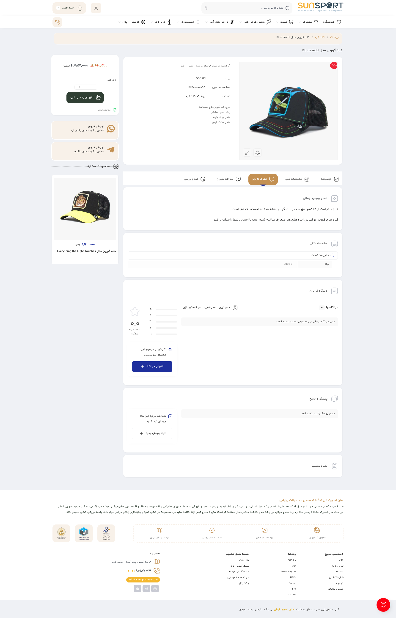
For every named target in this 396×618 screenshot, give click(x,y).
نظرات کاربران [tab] (259, 179)
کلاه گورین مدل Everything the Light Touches (86, 251)
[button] (104, 260)
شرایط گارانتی (336, 577)
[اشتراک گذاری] (257, 152)
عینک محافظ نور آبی (238, 577)
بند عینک (244, 560)
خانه (341, 560)
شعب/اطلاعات (336, 589)
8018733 (139, 571)
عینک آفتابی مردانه (238, 572)
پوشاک (334, 37)
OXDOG (292, 595)
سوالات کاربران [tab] (225, 179)
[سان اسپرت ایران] (321, 7)
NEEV (293, 577)
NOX (294, 566)
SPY (294, 589)
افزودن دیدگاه (155, 366)
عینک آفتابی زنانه (239, 566)
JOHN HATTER (288, 572)
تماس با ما (338, 566)
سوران (242, 609)
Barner (292, 583)
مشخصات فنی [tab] (294, 179)
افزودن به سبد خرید (81, 97)
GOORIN (201, 78)
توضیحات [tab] (326, 179)
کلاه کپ (320, 37)
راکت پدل (244, 583)
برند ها (340, 572)
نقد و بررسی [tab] (191, 179)
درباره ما (339, 583)
